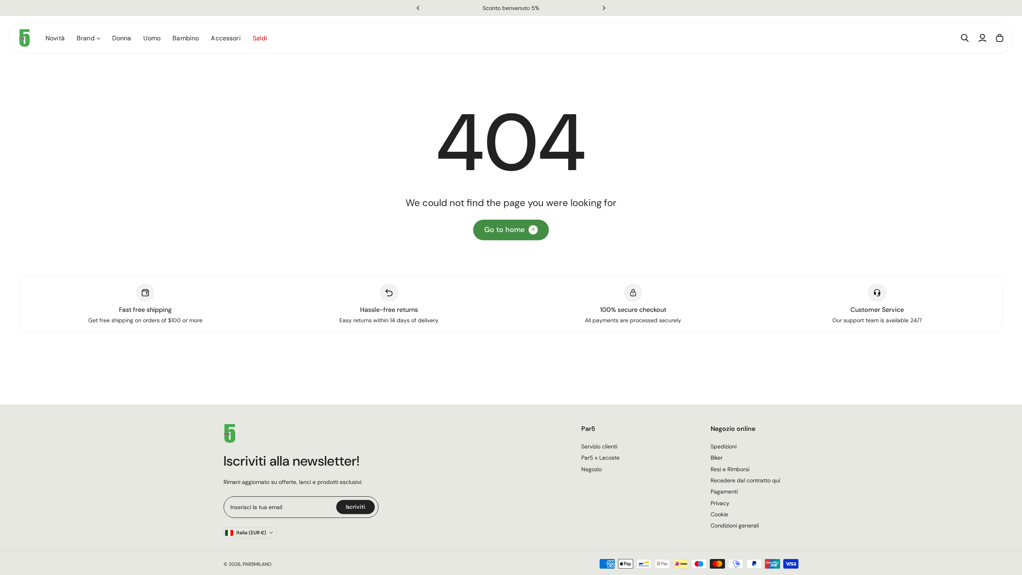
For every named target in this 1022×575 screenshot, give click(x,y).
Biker (717, 457)
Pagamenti (724, 491)
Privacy (720, 503)
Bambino (185, 38)
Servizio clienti (599, 446)
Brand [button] (86, 38)
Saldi (260, 38)
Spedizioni (724, 446)
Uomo (152, 38)
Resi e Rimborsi (730, 469)
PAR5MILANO (257, 564)
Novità (55, 38)
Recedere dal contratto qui (745, 480)
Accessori (225, 38)
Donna (121, 38)
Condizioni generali (735, 525)
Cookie (719, 514)
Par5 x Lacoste (600, 457)
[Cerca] (965, 38)
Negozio (591, 469)
